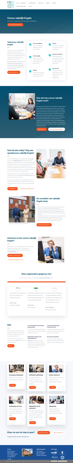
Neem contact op (13, 72)
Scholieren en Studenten (41, 455)
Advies (10, 345)
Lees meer (12, 385)
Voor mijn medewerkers (56, 129)
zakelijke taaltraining (17, 160)
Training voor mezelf (14, 255)
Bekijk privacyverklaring (62, 461)
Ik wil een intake (43, 432)
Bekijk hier (30, 340)
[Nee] (71, 461)
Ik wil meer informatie (14, 24)
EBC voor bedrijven (40, 453)
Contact (30, 6)
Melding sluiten (54, 461)
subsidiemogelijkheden (11, 251)
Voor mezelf (41, 129)
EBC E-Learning (39, 451)
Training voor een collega (15, 259)
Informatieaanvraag (43, 224)
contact (17, 340)
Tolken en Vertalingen (40, 452)
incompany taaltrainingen (44, 277)
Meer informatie (58, 432)
